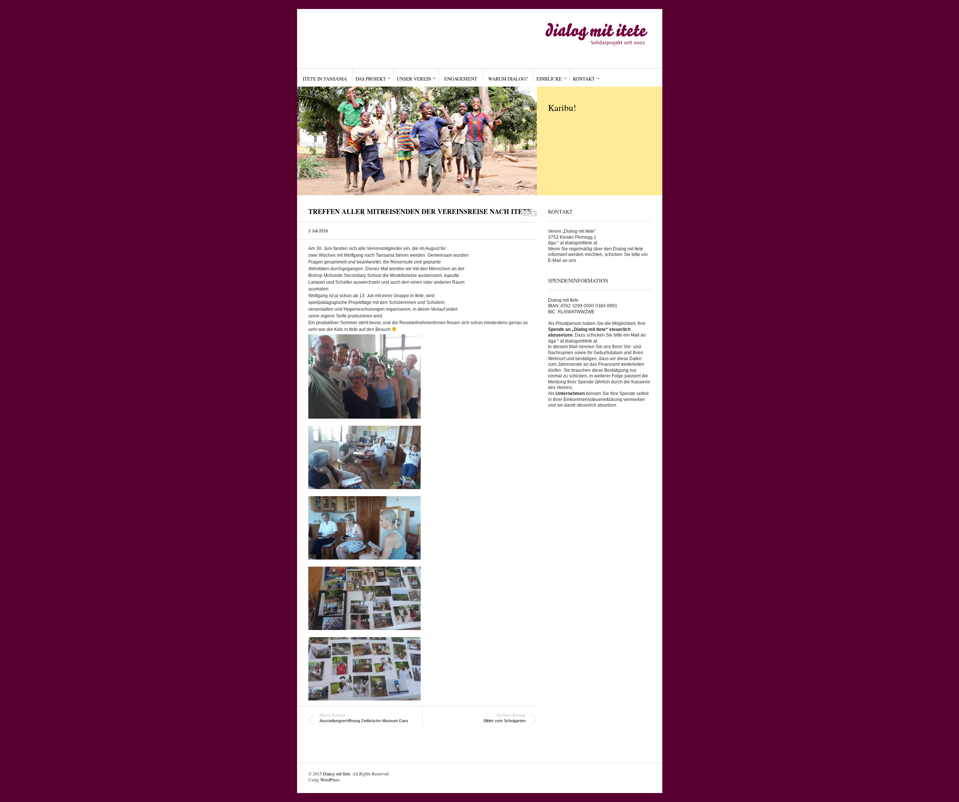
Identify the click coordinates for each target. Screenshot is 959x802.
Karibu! (562, 108)
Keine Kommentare (620, 118)
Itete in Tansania (325, 78)
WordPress (330, 780)
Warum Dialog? (508, 78)
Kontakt (584, 78)
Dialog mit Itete (336, 774)
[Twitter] (534, 213)
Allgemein (560, 97)
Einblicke (549, 78)
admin (559, 118)
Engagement (460, 78)
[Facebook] (526, 213)
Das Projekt (371, 78)
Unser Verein (414, 78)
